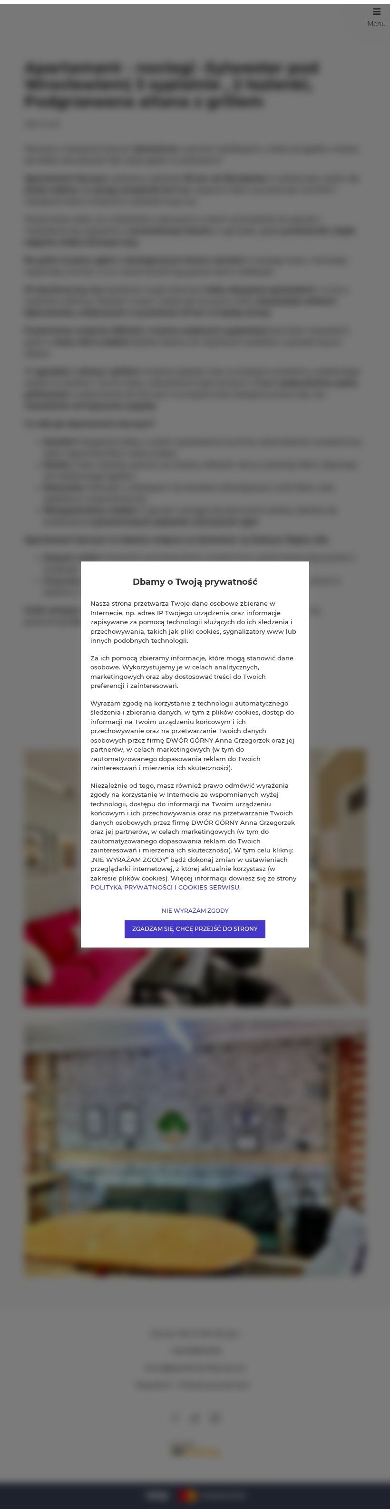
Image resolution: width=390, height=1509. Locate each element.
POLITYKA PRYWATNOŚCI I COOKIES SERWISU (164, 887)
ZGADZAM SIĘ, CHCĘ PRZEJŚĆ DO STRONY (195, 928)
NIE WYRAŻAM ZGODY (195, 910)
